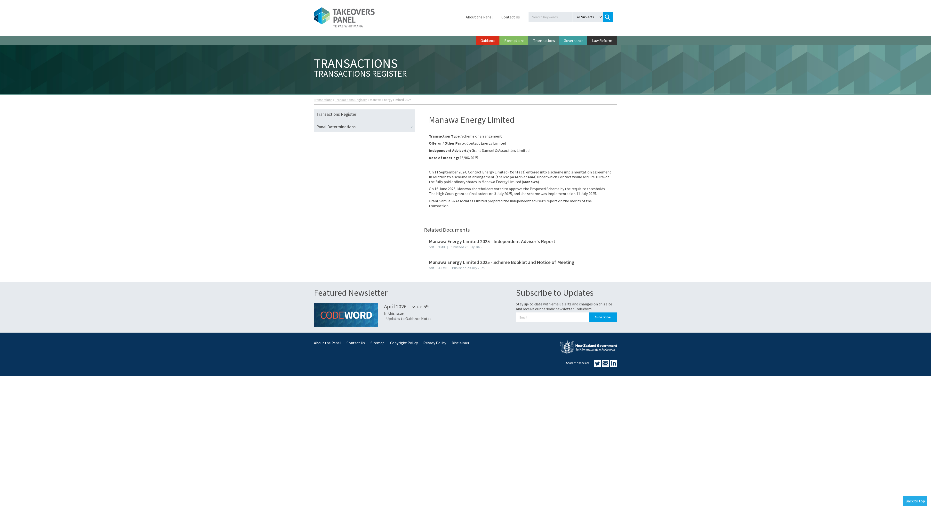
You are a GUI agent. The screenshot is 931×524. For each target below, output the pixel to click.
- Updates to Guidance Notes (407, 318)
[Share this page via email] (606, 365)
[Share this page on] (598, 365)
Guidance (488, 40)
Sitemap (377, 342)
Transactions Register (351, 100)
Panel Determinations (336, 127)
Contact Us (510, 17)
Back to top (915, 501)
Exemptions (514, 40)
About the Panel (479, 17)
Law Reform (602, 40)
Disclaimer (460, 342)
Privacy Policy (434, 342)
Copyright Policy (404, 342)
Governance (573, 40)
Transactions (544, 40)
